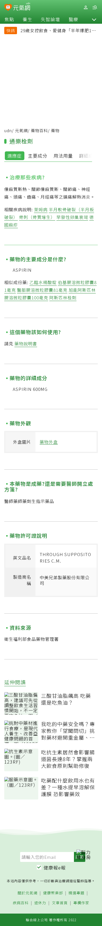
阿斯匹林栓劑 (62, 297)
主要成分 (37, 155)
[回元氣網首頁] (21, 7)
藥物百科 (39, 130)
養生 (27, 19)
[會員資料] (85, 7)
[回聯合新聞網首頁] (8, 8)
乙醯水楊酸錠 (43, 282)
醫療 (73, 19)
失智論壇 (50, 19)
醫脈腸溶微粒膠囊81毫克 (42, 290)
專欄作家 (81, 903)
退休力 (40, 903)
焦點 (9, 19)
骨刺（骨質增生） (37, 217)
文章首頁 (60, 903)
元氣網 (21, 130)
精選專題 (76, 893)
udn (8, 130)
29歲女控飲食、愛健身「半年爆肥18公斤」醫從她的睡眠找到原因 (57, 31)
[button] (94, 19)
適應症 (14, 155)
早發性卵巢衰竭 (72, 217)
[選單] (94, 7)
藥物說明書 (25, 344)
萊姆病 (41, 209)
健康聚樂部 (53, 893)
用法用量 (63, 155)
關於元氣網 (27, 893)
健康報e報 (55, 867)
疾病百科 (21, 903)
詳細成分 (88, 155)
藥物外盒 (49, 442)
